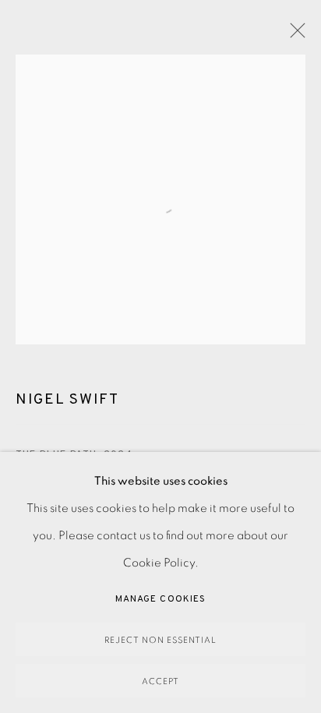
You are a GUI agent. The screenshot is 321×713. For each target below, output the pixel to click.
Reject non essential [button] (160, 640)
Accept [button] (160, 681)
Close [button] (293, 35)
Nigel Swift (67, 399)
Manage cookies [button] (160, 599)
